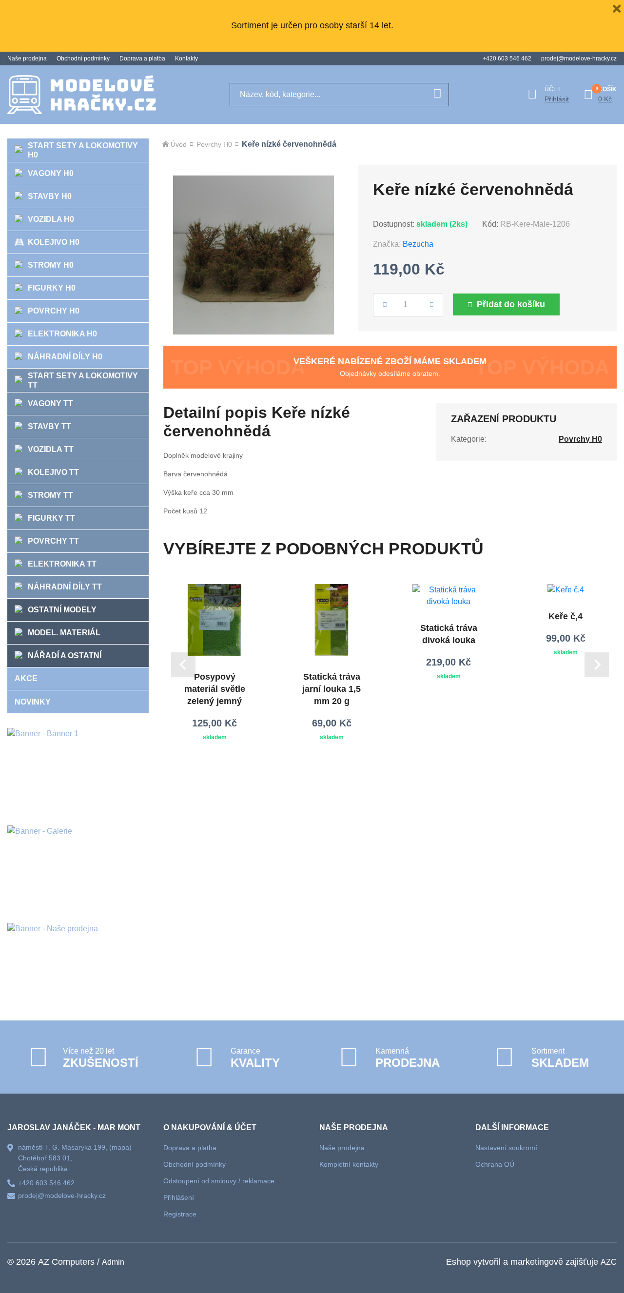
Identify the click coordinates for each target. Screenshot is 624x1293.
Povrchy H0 (53, 311)
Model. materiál (64, 632)
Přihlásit (557, 99)
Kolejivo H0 (53, 242)
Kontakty (186, 58)
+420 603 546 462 (507, 58)
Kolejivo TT (53, 472)
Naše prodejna (27, 58)
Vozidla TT (51, 449)
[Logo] (81, 94)
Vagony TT (50, 403)
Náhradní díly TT (65, 587)
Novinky (33, 702)
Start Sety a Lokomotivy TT (83, 380)
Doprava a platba (142, 58)
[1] (437, 94)
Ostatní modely (62, 610)
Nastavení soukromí (506, 1148)
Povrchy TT (53, 541)
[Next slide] (597, 664)
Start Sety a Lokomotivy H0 (83, 150)
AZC (609, 1262)
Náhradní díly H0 (65, 357)
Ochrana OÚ (494, 1164)
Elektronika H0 (62, 334)
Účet (553, 89)
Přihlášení (178, 1197)
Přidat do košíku (511, 304)
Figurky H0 (52, 288)
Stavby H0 (50, 196)
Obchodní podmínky (83, 58)
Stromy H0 (51, 265)
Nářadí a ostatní (64, 655)
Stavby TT (49, 426)
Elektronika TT (62, 564)
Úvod (179, 144)
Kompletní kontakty (348, 1164)
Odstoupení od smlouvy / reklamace (218, 1181)
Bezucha (418, 244)
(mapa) (120, 1147)
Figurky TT (51, 518)
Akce (26, 678)
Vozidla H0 (51, 219)
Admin (113, 1262)
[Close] (616, 7)
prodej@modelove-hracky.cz (579, 58)
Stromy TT (50, 495)
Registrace (179, 1214)
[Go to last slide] (183, 664)
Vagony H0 (51, 173)
